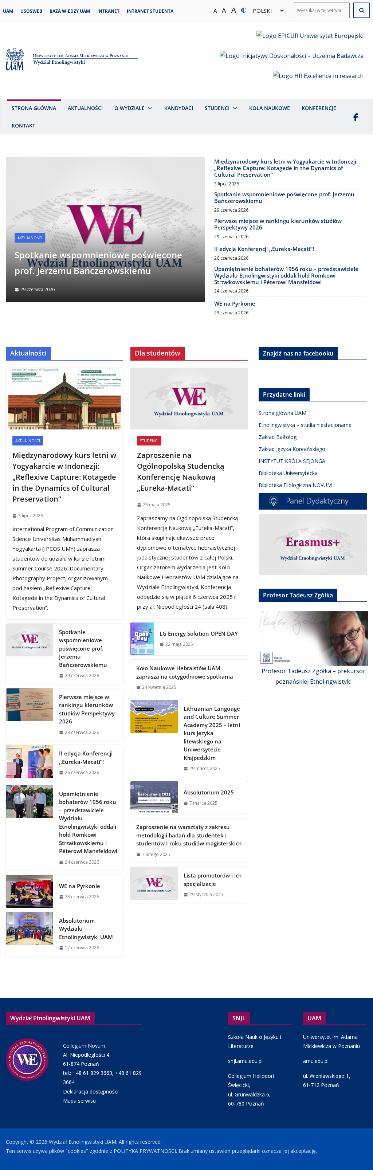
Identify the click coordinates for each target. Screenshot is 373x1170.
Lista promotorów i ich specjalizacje (213, 879)
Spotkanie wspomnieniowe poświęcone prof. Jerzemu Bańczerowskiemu (284, 197)
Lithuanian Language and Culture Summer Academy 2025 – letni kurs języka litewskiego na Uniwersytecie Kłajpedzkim (212, 733)
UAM (8, 11)
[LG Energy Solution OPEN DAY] (142, 639)
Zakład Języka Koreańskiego (292, 448)
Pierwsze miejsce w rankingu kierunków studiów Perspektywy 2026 (278, 224)
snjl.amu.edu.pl (245, 1060)
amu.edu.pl (316, 1060)
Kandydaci (178, 108)
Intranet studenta (150, 11)
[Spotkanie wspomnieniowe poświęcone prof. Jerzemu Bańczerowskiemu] (105, 162)
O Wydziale (129, 108)
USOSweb (31, 11)
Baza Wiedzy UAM (70, 11)
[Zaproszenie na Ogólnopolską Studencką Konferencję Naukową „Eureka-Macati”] (189, 398)
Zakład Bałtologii (279, 436)
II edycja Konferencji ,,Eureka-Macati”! (264, 249)
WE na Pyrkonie (234, 303)
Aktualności (85, 108)
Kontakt (23, 125)
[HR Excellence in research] (318, 81)
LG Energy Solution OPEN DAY (199, 633)
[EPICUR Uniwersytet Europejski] (310, 41)
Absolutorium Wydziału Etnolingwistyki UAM (86, 929)
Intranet (108, 11)
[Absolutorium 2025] (154, 797)
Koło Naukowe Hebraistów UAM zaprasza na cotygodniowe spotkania (184, 672)
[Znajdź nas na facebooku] (355, 117)
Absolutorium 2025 (209, 792)
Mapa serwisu (79, 1100)
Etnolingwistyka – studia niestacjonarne (305, 424)
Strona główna (34, 108)
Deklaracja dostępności (90, 1091)
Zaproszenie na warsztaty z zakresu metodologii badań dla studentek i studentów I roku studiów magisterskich (189, 835)
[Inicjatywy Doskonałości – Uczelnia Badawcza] (291, 61)
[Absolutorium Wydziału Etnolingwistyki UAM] (29, 934)
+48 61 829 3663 (92, 1072)
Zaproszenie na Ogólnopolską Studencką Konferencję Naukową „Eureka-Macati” (180, 471)
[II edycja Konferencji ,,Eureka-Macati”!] (29, 763)
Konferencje (319, 108)
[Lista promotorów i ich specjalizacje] (154, 885)
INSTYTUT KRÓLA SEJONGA (292, 461)
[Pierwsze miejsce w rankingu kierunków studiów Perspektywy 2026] (29, 714)
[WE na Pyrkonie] (29, 891)
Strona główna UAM (282, 412)
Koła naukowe (269, 108)
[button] (149, 108)
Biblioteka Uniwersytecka (288, 473)
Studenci (217, 108)
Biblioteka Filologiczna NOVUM (295, 485)
